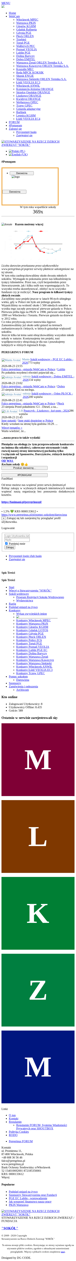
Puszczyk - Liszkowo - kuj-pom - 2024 (46, 410)
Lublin (61, 369)
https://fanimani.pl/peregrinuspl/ (21, 502)
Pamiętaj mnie (17, 543)
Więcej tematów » (11, 427)
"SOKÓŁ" (9, 1228)
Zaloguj (10, 547)
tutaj (63, 1252)
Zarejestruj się (17, 559)
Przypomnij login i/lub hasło (25, 556)
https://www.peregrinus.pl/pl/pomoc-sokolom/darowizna (34, 514)
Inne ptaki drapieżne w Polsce (35, 420)
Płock (60, 403)
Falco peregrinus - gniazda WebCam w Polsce (28, 369)
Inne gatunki (8, 420)
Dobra (61, 386)
